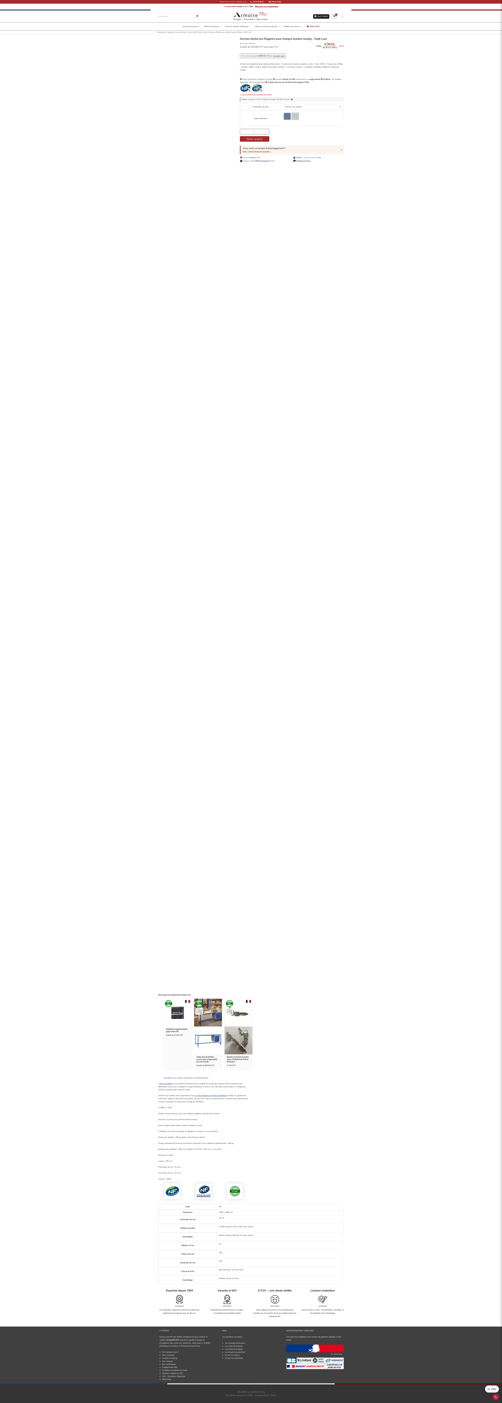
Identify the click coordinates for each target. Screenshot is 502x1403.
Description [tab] (168, 1078)
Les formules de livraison (235, 1343)
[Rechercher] (197, 16)
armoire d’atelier (166, 1083)
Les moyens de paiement (235, 1352)
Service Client (276, 2)
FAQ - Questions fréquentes (173, 1376)
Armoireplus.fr (161, 32)
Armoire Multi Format (194, 32)
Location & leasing (169, 1358)
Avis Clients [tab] (178, 1078)
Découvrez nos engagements (266, 6)
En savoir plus (337, 1354)
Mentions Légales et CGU (172, 1373)
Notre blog (166, 1379)
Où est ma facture (232, 1355)
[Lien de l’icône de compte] (342, 16)
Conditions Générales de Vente (174, 1370)
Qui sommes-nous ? (170, 1352)
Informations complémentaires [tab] (196, 1078)
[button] (321, 16)
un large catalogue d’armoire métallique (211, 1095)
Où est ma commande (234, 1358)
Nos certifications (169, 1364)
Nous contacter (168, 1355)
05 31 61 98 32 (258, 2)
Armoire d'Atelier (180, 32)
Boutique (171, 32)
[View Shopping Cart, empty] (334, 16)
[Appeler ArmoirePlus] (496, 1397)
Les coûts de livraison (234, 1346)
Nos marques (167, 1361)
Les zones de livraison (234, 1349)
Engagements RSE (169, 1367)
